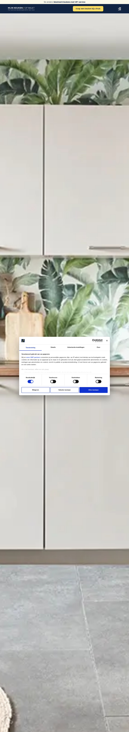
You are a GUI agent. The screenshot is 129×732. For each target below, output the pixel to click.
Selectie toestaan (64, 390)
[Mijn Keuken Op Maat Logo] (21, 9)
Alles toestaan (93, 390)
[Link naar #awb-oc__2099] (119, 8)
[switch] (53, 381)
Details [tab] (53, 347)
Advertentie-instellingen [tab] (75, 347)
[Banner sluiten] (107, 340)
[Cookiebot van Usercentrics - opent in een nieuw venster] (93, 340)
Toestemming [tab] (30, 347)
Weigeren (35, 390)
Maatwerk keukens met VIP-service (69, 2)
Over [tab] (98, 347)
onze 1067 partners (33, 357)
